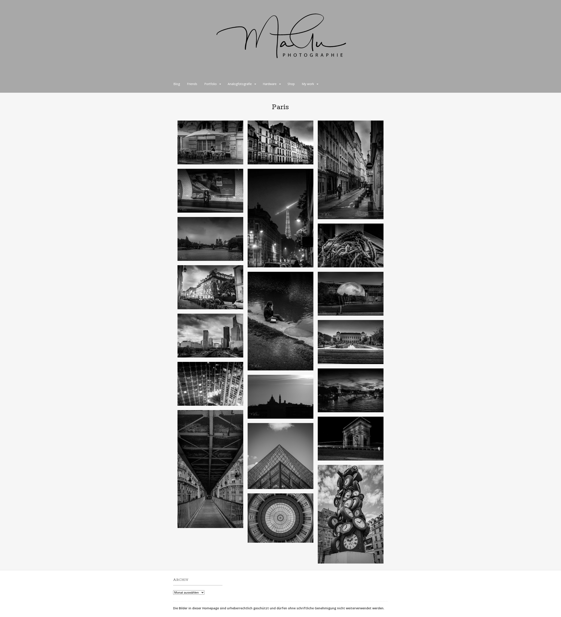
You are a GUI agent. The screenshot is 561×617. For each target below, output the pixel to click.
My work (308, 84)
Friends (192, 84)
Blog (176, 84)
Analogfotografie (240, 84)
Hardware (270, 84)
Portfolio (210, 84)
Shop (291, 84)
